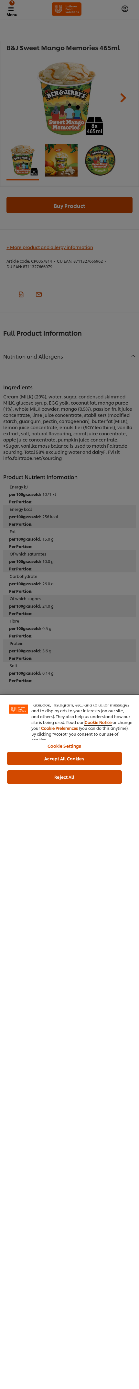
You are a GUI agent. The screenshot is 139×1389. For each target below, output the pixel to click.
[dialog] (69, 1041)
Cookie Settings (64, 746)
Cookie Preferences (59, 728)
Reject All (64, 777)
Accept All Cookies (64, 758)
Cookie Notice (98, 722)
